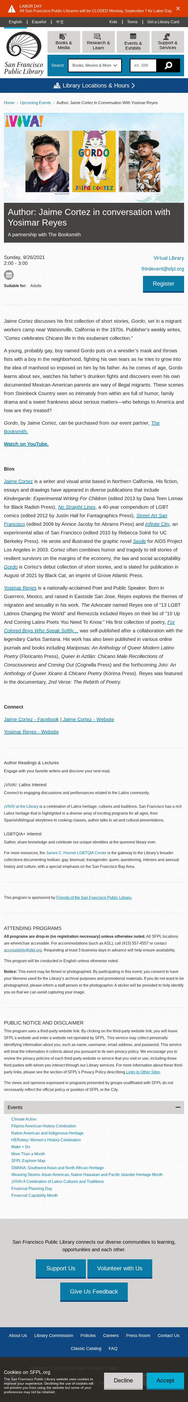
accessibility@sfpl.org (23, 950)
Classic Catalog (86, 1348)
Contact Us (168, 1335)
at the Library (21, 806)
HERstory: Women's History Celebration (46, 1140)
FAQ (113, 1348)
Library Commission (53, 1335)
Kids (113, 22)
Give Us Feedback (94, 1291)
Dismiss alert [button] (178, 9)
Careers (111, 1335)
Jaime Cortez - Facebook (31, 719)
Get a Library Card (163, 22)
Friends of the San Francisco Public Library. (94, 897)
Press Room (138, 1335)
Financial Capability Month (34, 1195)
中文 (60, 22)
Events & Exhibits (133, 46)
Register (163, 283)
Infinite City (157, 524)
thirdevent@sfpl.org (162, 268)
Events (15, 1107)
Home (9, 103)
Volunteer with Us (119, 1268)
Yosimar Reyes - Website (31, 731)
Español (39, 22)
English (15, 22)
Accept (165, 1380)
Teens (132, 22)
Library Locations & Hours (96, 85)
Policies (88, 1335)
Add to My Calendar (9, 275)
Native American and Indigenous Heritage (47, 1133)
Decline (123, 1380)
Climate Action (23, 1119)
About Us (18, 1335)
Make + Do (20, 1147)
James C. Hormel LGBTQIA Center (76, 853)
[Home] (24, 54)
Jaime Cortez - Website (87, 719)
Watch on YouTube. (26, 444)
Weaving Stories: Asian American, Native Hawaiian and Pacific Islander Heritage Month (87, 1175)
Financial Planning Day (31, 1188)
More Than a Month (28, 1154)
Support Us (60, 1268)
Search (57, 65)
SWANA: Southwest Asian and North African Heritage (57, 1168)
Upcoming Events (35, 103)
